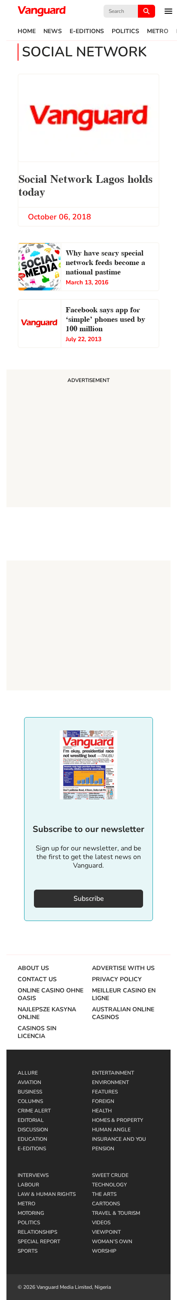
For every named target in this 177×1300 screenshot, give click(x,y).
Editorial (31, 1120)
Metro (157, 31)
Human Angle (111, 1129)
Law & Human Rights (47, 1194)
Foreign (103, 1101)
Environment (110, 1082)
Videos (101, 1222)
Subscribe (88, 898)
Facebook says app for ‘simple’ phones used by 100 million (105, 318)
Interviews (33, 1175)
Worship (104, 1251)
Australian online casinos (123, 1013)
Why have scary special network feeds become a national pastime (105, 261)
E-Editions (87, 31)
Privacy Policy (117, 979)
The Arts (104, 1194)
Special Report (39, 1241)
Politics (125, 31)
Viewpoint (106, 1232)
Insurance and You (119, 1139)
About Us (33, 968)
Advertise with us (123, 968)
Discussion (33, 1129)
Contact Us (37, 979)
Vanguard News (42, 11)
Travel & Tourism (116, 1213)
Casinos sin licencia (37, 1032)
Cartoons (106, 1203)
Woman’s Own (112, 1241)
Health (102, 1110)
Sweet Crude (110, 1175)
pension (103, 1148)
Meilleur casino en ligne (124, 994)
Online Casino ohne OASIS (50, 994)
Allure (28, 1072)
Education (32, 1139)
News (52, 31)
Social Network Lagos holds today (85, 184)
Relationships (37, 1232)
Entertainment (113, 1072)
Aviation (29, 1082)
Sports (27, 1251)
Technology (109, 1184)
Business (30, 1091)
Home (27, 31)
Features (105, 1091)
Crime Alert (34, 1110)
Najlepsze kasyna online (47, 1013)
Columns (30, 1101)
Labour (28, 1184)
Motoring (31, 1213)
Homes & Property (117, 1120)
